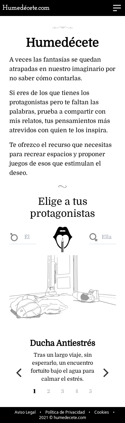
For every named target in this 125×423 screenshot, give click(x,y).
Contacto (103, 29)
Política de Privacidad (65, 412)
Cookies (101, 412)
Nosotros (103, 19)
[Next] (105, 372)
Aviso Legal (25, 412)
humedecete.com (70, 417)
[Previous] (20, 372)
